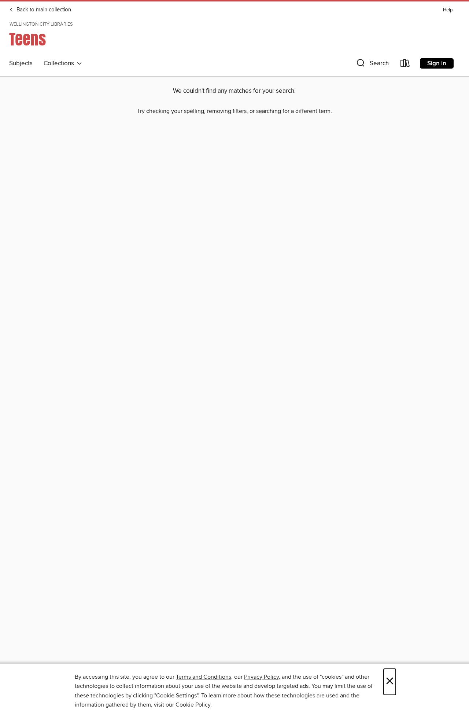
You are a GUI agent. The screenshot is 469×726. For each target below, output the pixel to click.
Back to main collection (43, 10)
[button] (372, 65)
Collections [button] (60, 63)
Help (448, 10)
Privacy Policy (261, 677)
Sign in (436, 63)
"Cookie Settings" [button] (176, 695)
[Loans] (405, 65)
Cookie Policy (193, 704)
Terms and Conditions (203, 677)
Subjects (21, 63)
